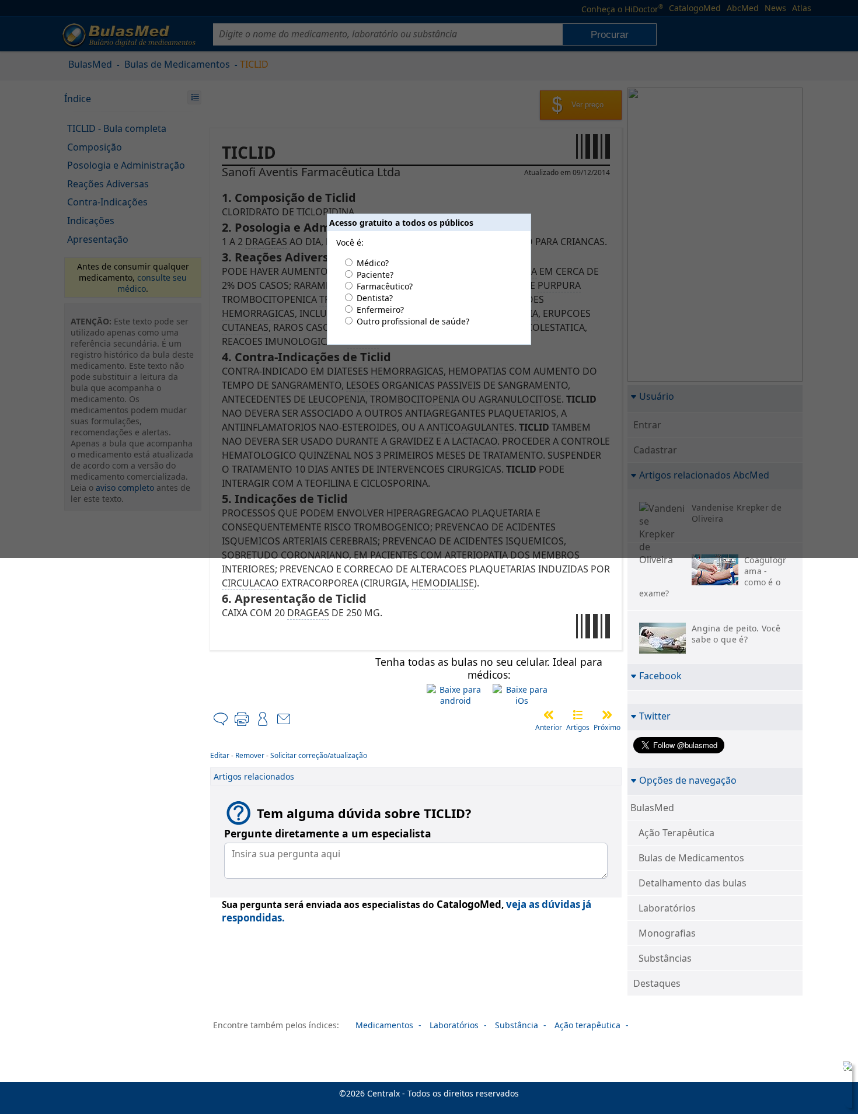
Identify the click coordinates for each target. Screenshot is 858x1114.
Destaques (657, 983)
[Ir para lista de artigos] (578, 715)
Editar (219, 755)
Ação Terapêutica (676, 832)
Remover (249, 755)
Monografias (667, 933)
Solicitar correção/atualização (318, 755)
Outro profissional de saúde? (413, 321)
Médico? (373, 262)
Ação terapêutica (587, 1025)
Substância (516, 1025)
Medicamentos (384, 1025)
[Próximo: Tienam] (607, 715)
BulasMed (652, 807)
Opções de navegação (688, 780)
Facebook (660, 675)
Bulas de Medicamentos (691, 857)
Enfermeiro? (380, 309)
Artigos (578, 727)
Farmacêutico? (385, 286)
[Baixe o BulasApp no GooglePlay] (456, 695)
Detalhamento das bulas (693, 882)
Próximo (607, 727)
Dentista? (375, 297)
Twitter (655, 716)
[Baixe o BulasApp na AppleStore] (522, 695)
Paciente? (375, 274)
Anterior (548, 727)
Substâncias (665, 958)
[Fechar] (845, 1068)
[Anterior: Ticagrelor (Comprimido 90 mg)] (548, 715)
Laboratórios (667, 908)
